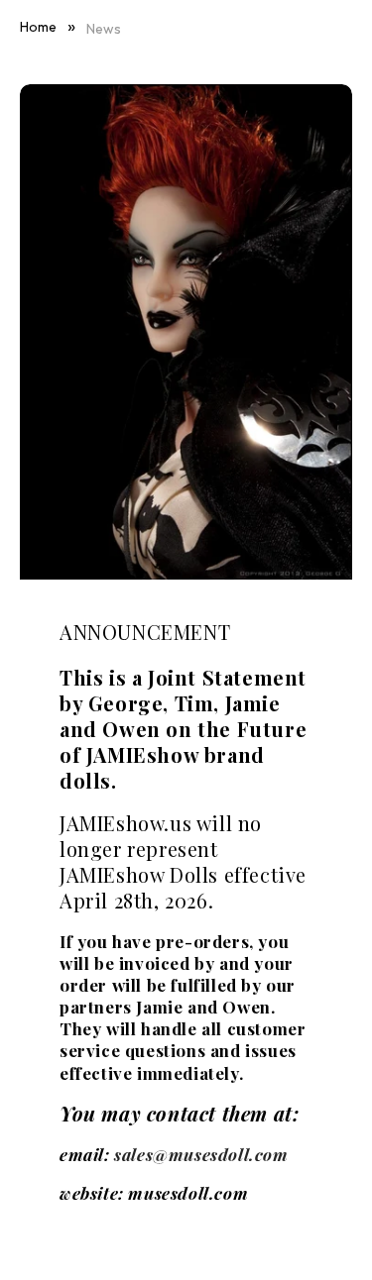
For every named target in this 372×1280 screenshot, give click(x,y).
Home (38, 27)
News (103, 29)
